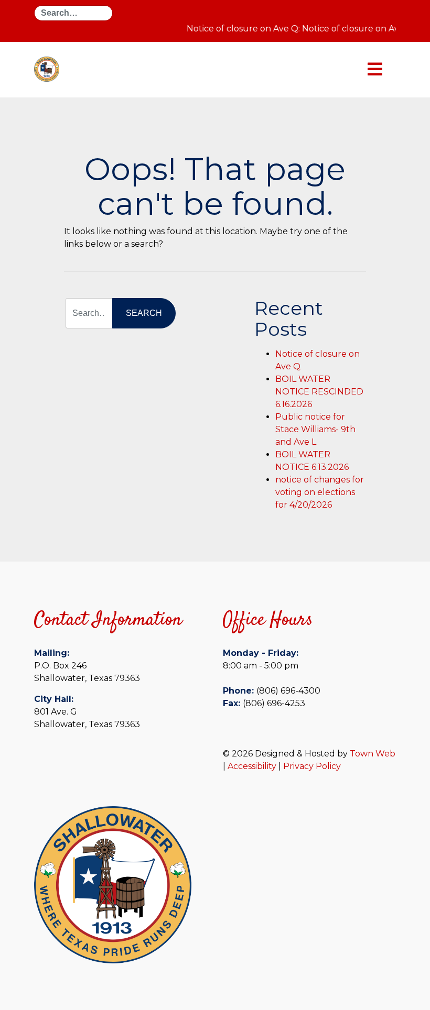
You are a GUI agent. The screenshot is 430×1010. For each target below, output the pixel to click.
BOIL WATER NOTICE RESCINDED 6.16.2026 (319, 391)
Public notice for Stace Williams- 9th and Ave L (315, 429)
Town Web (372, 754)
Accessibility (252, 766)
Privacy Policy (312, 766)
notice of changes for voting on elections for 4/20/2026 (319, 492)
